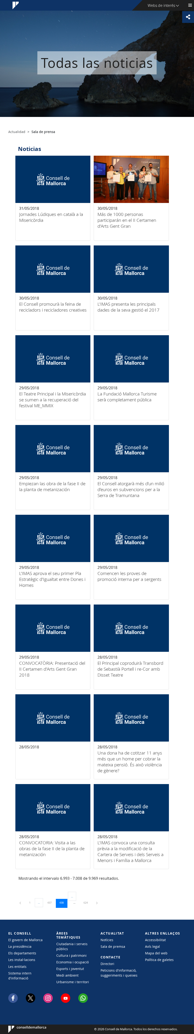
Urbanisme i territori (72, 982)
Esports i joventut (70, 968)
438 (63, 902)
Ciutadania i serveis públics (72, 946)
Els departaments (22, 953)
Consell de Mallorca (22, 1029)
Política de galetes (159, 959)
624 (87, 902)
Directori (107, 963)
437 (51, 902)
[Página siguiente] (97, 902)
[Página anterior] (20, 902)
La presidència (19, 946)
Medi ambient (67, 975)
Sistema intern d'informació (19, 975)
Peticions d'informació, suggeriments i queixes (119, 973)
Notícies (107, 940)
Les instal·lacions (21, 959)
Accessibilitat (155, 940)
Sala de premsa (113, 946)
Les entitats (17, 966)
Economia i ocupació (72, 962)
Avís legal (152, 946)
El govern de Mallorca (25, 940)
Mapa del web (156, 953)
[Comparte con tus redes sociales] (188, 17)
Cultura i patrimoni (71, 955)
